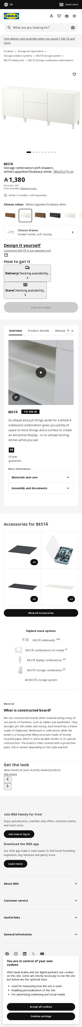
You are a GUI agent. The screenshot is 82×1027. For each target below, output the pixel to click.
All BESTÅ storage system (41, 680)
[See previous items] (7, 779)
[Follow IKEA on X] (33, 954)
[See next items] (68, 330)
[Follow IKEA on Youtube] (42, 954)
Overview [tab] (15, 330)
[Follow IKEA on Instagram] (16, 954)
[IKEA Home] (11, 16)
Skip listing (10, 774)
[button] (18, 455)
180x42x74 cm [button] (63, 172)
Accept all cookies (41, 1006)
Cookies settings (41, 1016)
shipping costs (28, 188)
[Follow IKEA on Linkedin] (24, 954)
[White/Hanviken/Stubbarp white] (70, 215)
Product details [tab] (38, 330)
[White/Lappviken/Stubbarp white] (25, 215)
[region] (41, 107)
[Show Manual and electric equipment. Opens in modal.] (59, 549)
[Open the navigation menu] (74, 16)
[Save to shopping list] (74, 74)
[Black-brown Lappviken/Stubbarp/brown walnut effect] (40, 215)
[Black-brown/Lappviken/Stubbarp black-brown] (55, 215)
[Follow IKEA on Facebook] (7, 954)
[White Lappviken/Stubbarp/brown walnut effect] (10, 215)
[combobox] (37, 27)
